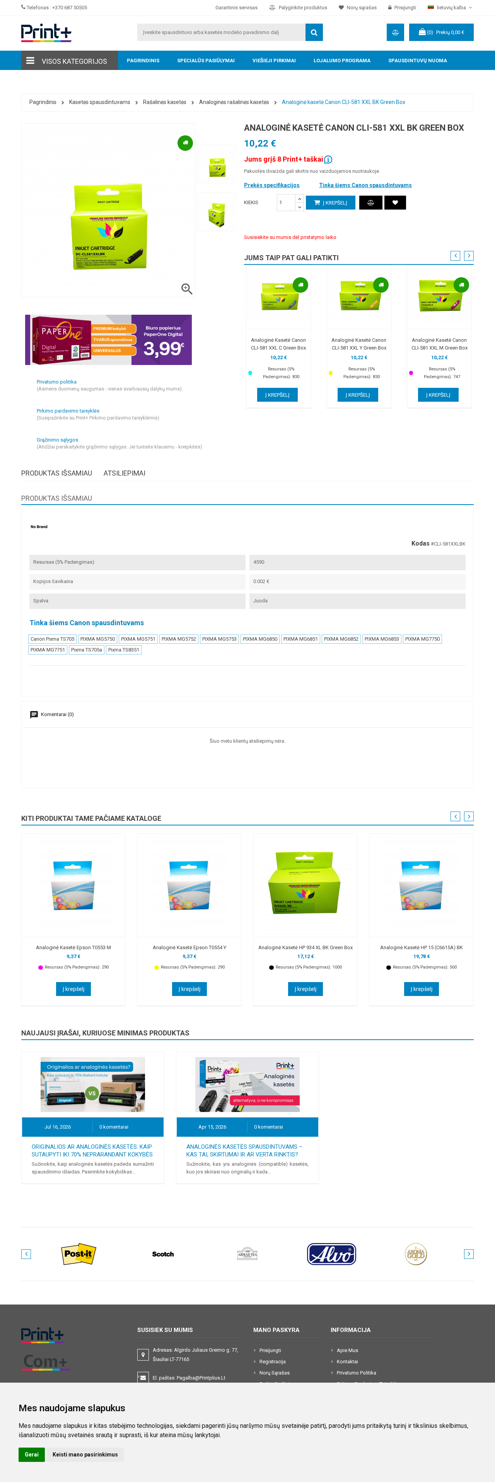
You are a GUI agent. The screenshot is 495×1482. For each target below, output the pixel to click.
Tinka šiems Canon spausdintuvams (365, 185)
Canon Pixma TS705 (52, 639)
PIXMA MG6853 (382, 639)
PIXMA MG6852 (341, 639)
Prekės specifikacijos (272, 185)
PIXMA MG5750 (97, 639)
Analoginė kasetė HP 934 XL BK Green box (305, 947)
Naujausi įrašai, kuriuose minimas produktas (105, 1033)
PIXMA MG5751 (138, 639)
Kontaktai (347, 1361)
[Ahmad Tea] (247, 1254)
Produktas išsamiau (56, 473)
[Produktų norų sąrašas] (395, 203)
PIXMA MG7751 (48, 650)
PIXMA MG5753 (219, 639)
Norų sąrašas (274, 1373)
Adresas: (195, 1354)
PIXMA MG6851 (300, 639)
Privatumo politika (356, 1373)
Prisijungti (270, 1350)
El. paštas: (189, 1378)
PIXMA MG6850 (260, 639)
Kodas (420, 543)
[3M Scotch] (163, 1254)
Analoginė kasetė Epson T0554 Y (189, 947)
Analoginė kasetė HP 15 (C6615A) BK (421, 947)
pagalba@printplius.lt (201, 1378)
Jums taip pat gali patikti (291, 258)
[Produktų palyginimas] (370, 203)
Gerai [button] (32, 1454)
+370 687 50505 (69, 7)
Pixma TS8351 (123, 650)
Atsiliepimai (124, 473)
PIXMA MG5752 (179, 639)
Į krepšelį (334, 203)
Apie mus (347, 1350)
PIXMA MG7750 (422, 639)
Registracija (272, 1361)
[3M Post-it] (78, 1254)
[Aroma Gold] (416, 1254)
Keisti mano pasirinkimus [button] (85, 1454)
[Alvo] (331, 1254)
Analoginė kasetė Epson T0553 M (73, 947)
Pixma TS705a (86, 650)
